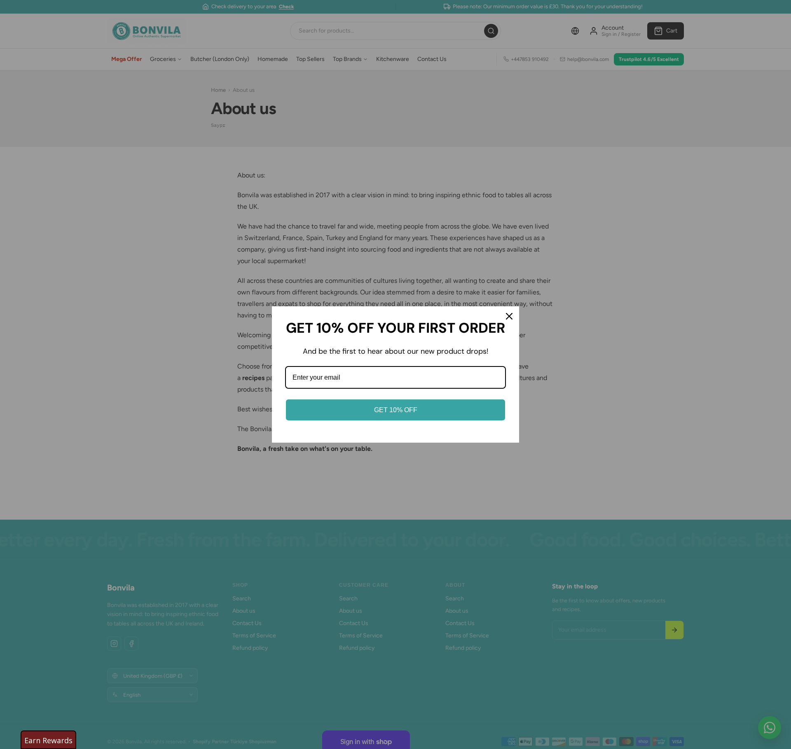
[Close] (509, 316)
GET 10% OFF (395, 409)
